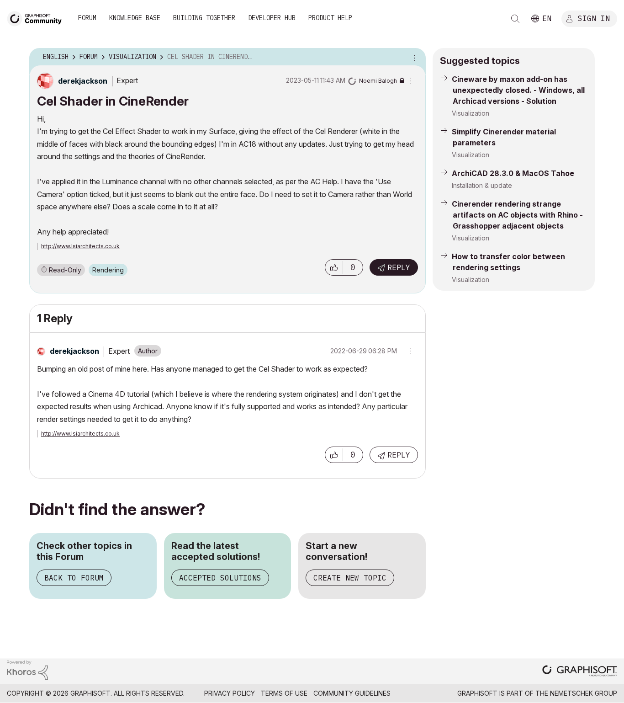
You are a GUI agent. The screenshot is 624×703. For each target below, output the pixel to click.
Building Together (204, 18)
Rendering (108, 270)
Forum (87, 18)
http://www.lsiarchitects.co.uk (80, 246)
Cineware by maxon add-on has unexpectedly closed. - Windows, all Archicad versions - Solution (518, 90)
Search (515, 18)
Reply (398, 267)
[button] (334, 267)
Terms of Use (284, 693)
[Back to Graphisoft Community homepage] (37, 17)
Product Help (330, 18)
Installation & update (482, 185)
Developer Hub (272, 18)
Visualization (470, 113)
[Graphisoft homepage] (579, 671)
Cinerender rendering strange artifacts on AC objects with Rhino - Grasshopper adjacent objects (517, 214)
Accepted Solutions (220, 577)
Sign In (594, 17)
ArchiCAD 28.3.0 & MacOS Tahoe (513, 173)
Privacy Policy (229, 693)
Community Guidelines (352, 693)
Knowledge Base (134, 18)
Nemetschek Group (583, 693)
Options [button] (413, 57)
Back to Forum (74, 577)
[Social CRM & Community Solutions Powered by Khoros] (27, 669)
